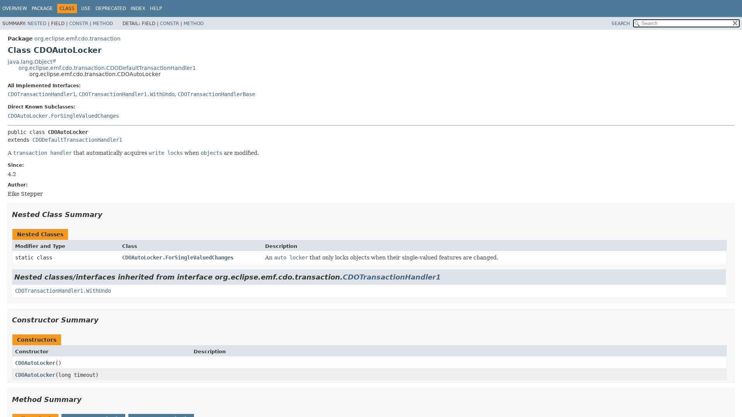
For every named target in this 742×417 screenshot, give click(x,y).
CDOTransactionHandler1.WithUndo (127, 94)
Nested (36, 23)
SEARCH (620, 23)
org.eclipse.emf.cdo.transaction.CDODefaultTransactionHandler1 (107, 68)
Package (42, 8)
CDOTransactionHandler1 (42, 94)
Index (138, 8)
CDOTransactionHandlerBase (216, 94)
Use (86, 8)
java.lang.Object (30, 62)
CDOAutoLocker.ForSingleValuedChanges (63, 116)
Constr (78, 23)
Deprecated (110, 8)
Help (156, 8)
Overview (14, 8)
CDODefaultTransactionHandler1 (77, 140)
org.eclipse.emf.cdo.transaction (77, 39)
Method (103, 23)
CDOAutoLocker (35, 363)
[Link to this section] (108, 214)
